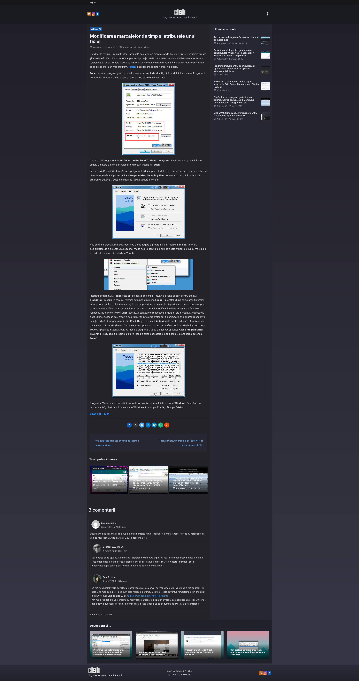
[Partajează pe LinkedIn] (148, 425)
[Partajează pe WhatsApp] (160, 425)
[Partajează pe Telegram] (154, 425)
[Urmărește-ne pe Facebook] (97, 14)
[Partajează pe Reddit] (166, 425)
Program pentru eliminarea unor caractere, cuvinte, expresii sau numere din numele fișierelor (108, 652)
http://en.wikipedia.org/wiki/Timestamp (147, 595)
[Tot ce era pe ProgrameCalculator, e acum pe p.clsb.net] (265, 40)
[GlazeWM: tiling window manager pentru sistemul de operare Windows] (265, 116)
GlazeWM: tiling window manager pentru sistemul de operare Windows (235, 114)
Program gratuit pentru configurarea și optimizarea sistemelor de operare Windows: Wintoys (234, 68)
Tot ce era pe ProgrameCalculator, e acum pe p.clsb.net (236, 38)
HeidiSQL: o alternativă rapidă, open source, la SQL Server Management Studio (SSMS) (147, 482)
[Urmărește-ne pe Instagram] (93, 14)
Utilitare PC (96, 29)
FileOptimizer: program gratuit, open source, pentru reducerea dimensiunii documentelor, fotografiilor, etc (187, 481)
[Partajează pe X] (135, 425)
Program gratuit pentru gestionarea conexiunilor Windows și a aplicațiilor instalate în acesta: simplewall (107, 478)
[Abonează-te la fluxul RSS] (89, 14)
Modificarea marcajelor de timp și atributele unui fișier (143, 38)
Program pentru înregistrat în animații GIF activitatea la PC (153, 653)
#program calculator (132, 47)
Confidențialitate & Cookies (179, 671)
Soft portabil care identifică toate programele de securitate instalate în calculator (247, 652)
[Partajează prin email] (141, 425)
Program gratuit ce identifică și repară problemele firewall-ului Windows (200, 652)
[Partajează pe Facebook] (129, 425)
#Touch (147, 47)
